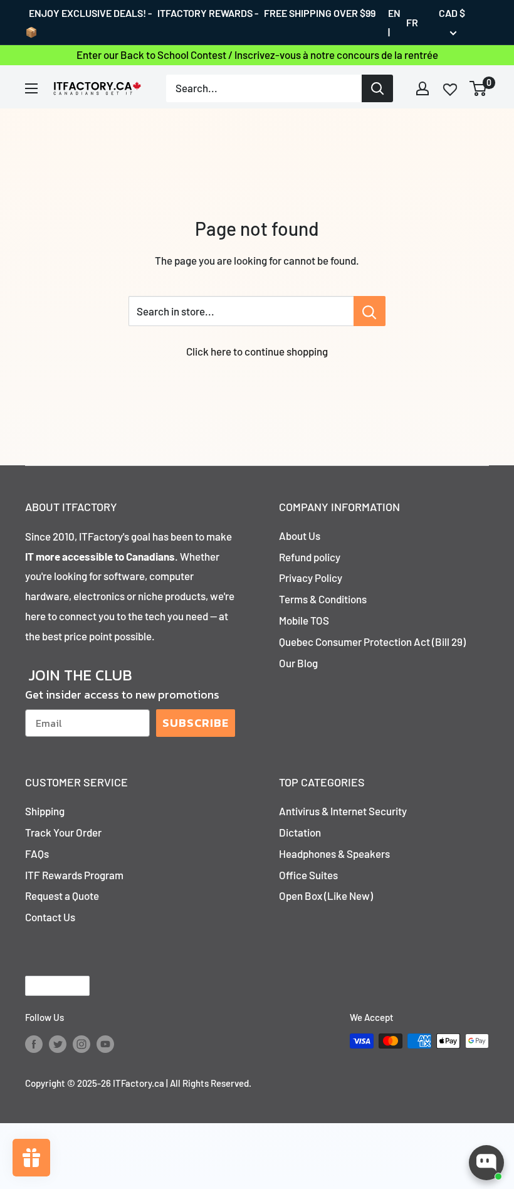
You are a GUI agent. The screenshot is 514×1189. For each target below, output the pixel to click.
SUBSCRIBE (195, 722)
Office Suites (308, 875)
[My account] (422, 88)
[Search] (377, 88)
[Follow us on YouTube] (105, 1042)
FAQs (37, 853)
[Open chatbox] (486, 1162)
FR (412, 22)
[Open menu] (31, 88)
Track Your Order (63, 832)
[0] (478, 88)
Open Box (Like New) (326, 895)
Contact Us (50, 917)
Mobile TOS (304, 620)
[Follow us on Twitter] (57, 1042)
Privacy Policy (310, 577)
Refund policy (309, 557)
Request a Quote (62, 895)
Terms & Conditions (323, 599)
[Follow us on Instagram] (81, 1042)
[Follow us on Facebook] (34, 1042)
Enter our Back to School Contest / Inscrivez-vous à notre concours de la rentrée (257, 54)
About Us (299, 535)
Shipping (45, 811)
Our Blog (298, 663)
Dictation (300, 832)
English (46, 986)
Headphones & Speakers (334, 853)
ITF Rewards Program (74, 875)
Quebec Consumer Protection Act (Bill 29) (372, 641)
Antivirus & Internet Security (343, 811)
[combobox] (264, 88)
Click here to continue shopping (257, 351)
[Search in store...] (370, 311)
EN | (394, 22)
